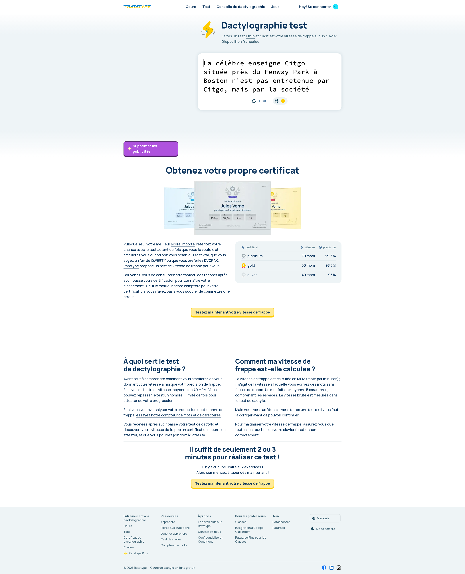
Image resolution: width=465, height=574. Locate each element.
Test (206, 6)
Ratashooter (281, 522)
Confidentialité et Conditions (210, 540)
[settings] (280, 101)
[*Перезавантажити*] (254, 101)
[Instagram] (338, 567)
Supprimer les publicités (145, 148)
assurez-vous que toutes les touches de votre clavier (284, 427)
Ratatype (131, 265)
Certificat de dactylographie (134, 540)
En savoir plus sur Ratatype (210, 524)
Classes (240, 522)
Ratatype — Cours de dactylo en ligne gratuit (164, 568)
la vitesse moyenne (171, 389)
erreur (129, 296)
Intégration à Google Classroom (249, 530)
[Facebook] (324, 567)
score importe (183, 244)
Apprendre (168, 522)
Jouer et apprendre (174, 534)
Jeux (275, 6)
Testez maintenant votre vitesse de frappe (232, 312)
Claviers (129, 547)
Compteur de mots (174, 545)
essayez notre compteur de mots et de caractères (178, 415)
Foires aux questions (175, 528)
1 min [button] (250, 36)
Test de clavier (171, 539)
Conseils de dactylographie (241, 6)
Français (323, 518)
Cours (191, 6)
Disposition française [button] (240, 41)
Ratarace (278, 528)
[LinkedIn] (331, 567)
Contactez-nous (209, 532)
